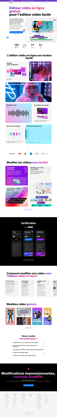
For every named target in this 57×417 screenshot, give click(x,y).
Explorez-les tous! (9, 79)
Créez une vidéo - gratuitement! (28, 385)
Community (27, 2)
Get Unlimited (40, 239)
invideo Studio (38, 394)
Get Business (28, 239)
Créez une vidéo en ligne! (28, 209)
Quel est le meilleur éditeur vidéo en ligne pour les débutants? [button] (25, 346)
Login (43, 2)
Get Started (16, 239)
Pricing (30, 2)
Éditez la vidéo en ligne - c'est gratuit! (16, 32)
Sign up (46, 2)
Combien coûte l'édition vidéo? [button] (20, 352)
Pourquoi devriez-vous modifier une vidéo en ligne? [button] (25, 342)
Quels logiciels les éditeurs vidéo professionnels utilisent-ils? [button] (28, 349)
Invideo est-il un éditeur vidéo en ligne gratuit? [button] (24, 355)
